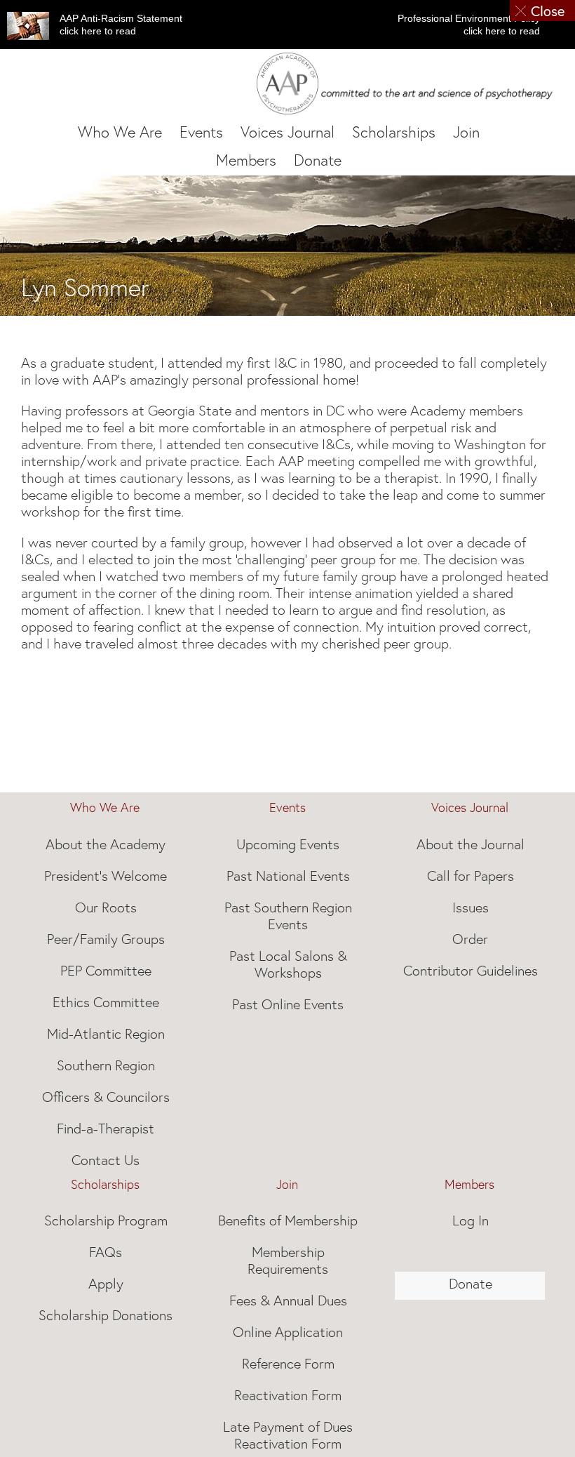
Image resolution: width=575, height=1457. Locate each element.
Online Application (288, 1332)
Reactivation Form (287, 1395)
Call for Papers (470, 875)
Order (470, 939)
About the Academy (105, 844)
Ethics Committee (106, 1002)
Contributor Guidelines (470, 970)
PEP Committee (105, 970)
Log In (470, 1220)
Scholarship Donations (105, 1315)
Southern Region (106, 1065)
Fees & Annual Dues (288, 1300)
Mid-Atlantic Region (106, 1033)
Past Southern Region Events (288, 916)
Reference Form (288, 1363)
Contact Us (106, 1160)
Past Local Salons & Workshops (288, 964)
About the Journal (471, 844)
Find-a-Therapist (105, 1128)
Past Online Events (288, 1004)
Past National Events (288, 875)
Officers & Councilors (106, 1097)
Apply (105, 1283)
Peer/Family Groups (106, 939)
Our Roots (106, 907)
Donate (470, 1283)
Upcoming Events (287, 844)
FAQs (105, 1252)
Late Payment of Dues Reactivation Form (288, 1435)
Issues (470, 907)
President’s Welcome (105, 875)
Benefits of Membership (288, 1220)
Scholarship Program (106, 1220)
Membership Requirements (288, 1260)
